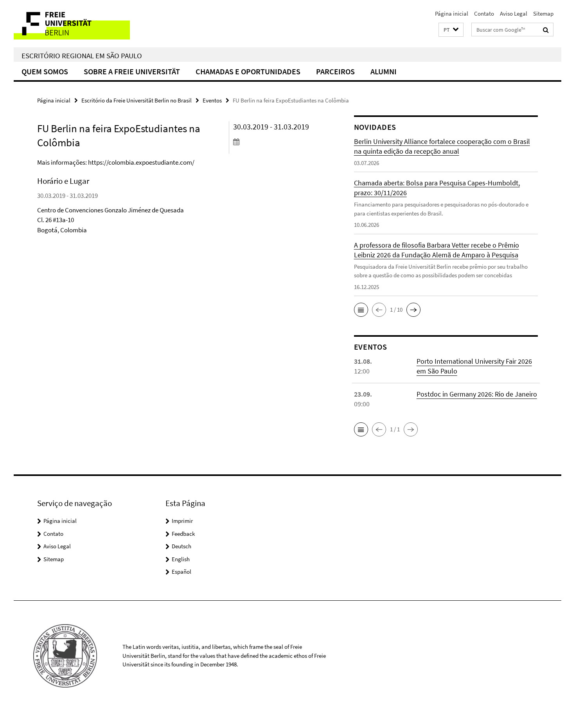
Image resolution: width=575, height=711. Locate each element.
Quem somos (45, 71)
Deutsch (181, 546)
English (181, 559)
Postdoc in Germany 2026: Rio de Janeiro (477, 394)
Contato (484, 13)
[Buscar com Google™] (546, 29)
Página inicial (451, 13)
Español (181, 571)
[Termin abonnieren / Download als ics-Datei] (278, 141)
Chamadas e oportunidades (248, 71)
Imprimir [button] (182, 520)
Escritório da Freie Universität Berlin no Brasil (136, 100)
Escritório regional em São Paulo (82, 55)
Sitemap (543, 13)
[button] (451, 30)
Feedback (183, 533)
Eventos (212, 100)
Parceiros (335, 71)
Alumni (383, 71)
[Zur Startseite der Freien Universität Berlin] (79, 24)
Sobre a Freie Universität (132, 71)
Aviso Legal (513, 13)
